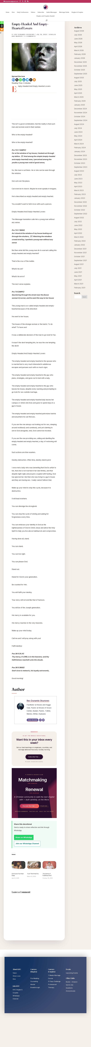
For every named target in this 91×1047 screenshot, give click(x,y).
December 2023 (80, 155)
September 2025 (80, 74)
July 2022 (78, 222)
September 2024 (80, 120)
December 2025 (80, 62)
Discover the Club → (29, 806)
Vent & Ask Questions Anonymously (70, 988)
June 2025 (78, 85)
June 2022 (78, 225)
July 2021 (77, 268)
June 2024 (78, 132)
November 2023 (80, 159)
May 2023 (78, 183)
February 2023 (80, 194)
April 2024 (78, 140)
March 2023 (79, 190)
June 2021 (78, 272)
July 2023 (78, 175)
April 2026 (78, 46)
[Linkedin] (23, 79)
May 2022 (78, 229)
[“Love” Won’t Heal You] (34, 865)
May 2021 (78, 276)
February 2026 (80, 54)
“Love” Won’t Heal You (33, 873)
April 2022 (78, 233)
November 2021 (80, 253)
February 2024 (80, 148)
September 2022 (80, 214)
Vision (15, 973)
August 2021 (79, 264)
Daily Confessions (22, 12)
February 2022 (80, 241)
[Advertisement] (34, 105)
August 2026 (79, 31)
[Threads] (30, 79)
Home (7, 12)
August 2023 (79, 171)
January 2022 (79, 245)
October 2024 (79, 117)
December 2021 (80, 249)
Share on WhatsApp (23, 837)
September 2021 (80, 260)
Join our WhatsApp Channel (27, 844)
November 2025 (80, 66)
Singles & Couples (77, 12)
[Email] (43, 720)
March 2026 (79, 50)
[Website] (40, 720)
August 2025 (79, 78)
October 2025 (79, 70)
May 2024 (78, 136)
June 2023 (78, 179)
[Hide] (0, 33)
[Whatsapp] (20, 79)
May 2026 (78, 43)
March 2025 (79, 97)
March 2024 (79, 144)
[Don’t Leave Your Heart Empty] (18, 865)
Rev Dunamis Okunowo (24, 34)
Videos (33, 12)
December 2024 (80, 109)
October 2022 (79, 210)
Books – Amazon (71, 982)
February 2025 (80, 101)
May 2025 (78, 89)
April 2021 (78, 280)
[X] (16, 79)
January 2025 (79, 105)
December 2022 (80, 202)
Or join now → (44, 806)
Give (13, 12)
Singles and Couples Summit (45, 16)
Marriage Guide (64, 12)
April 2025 (78, 93)
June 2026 (78, 39)
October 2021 (79, 257)
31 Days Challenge (54, 981)
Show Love (16, 976)
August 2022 (79, 218)
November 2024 (80, 113)
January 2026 (79, 58)
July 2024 (78, 128)
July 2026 (78, 35)
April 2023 (78, 186)
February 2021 (79, 288)
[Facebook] (13, 79)
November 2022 (80, 206)
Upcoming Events (72, 973)
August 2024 (79, 124)
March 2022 (79, 237)
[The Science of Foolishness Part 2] (49, 865)
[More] (34, 79)
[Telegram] (27, 79)
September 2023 (80, 167)
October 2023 (79, 163)
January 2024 (79, 151)
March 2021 (78, 284)
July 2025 (78, 81)
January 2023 (79, 198)
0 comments (30, 36)
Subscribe (41, 12)
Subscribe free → (34, 757)
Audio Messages (51, 12)
